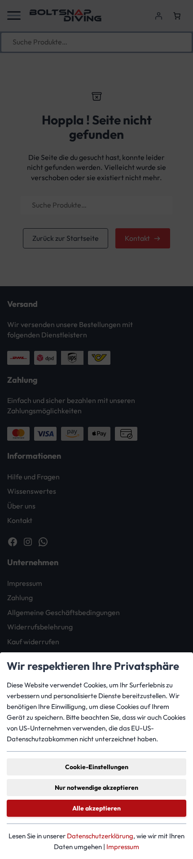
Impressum (122, 846)
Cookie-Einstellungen (96, 767)
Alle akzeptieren (96, 808)
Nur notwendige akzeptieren (96, 788)
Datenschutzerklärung (100, 836)
